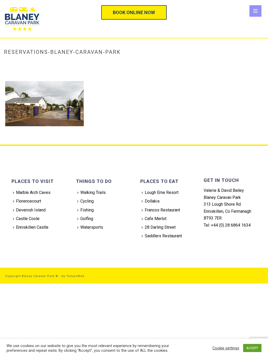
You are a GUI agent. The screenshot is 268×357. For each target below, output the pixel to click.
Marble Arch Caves (33, 192)
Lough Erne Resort (161, 192)
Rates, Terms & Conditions (173, 63)
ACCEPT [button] (252, 348)
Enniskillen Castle (32, 227)
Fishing (87, 210)
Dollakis (152, 201)
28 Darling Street (160, 227)
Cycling (87, 201)
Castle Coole (28, 218)
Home (142, 63)
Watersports (91, 227)
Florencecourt (28, 201)
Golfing (86, 218)
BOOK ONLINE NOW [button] (134, 12)
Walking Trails (93, 192)
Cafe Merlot (155, 218)
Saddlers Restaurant (163, 235)
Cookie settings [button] (226, 348)
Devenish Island (31, 210)
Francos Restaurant (162, 210)
